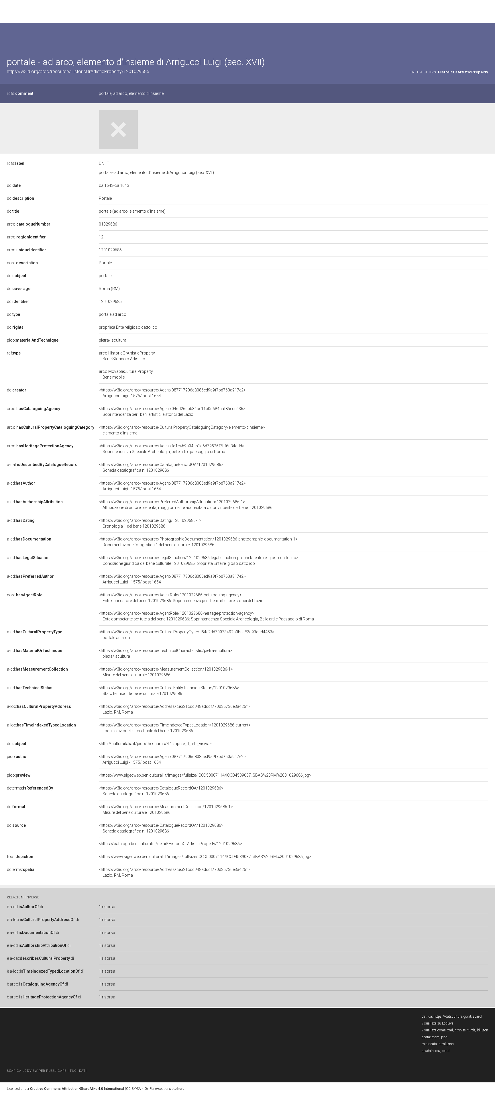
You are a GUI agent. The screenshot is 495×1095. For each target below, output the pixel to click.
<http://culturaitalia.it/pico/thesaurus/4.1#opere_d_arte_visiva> (155, 743)
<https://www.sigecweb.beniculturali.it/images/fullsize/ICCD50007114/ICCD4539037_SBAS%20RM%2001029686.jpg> (205, 775)
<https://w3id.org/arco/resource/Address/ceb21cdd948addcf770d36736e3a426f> (174, 709)
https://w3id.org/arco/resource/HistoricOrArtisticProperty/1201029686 (78, 71)
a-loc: (39, 706)
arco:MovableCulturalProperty (126, 374)
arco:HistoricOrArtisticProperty (127, 356)
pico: (32, 340)
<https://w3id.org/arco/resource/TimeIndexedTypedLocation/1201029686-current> (175, 728)
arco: (28, 224)
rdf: (14, 353)
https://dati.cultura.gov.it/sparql (458, 1016)
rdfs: (20, 93)
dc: (14, 185)
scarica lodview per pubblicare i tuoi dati (47, 1071)
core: (22, 262)
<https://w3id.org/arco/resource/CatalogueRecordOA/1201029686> (161, 467)
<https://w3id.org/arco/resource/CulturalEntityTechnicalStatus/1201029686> (169, 690)
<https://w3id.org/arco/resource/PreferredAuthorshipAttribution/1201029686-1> (185, 504)
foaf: (20, 856)
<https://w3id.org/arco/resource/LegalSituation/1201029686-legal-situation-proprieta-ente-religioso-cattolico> (198, 560)
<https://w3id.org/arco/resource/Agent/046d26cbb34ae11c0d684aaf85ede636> (172, 411)
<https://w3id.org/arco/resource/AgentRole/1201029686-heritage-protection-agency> (206, 616)
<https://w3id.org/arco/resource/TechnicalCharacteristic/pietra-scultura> (165, 653)
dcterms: (30, 788)
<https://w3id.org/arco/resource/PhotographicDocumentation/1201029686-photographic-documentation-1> (198, 542)
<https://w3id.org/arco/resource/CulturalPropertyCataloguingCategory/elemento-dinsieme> (182, 430)
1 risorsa (107, 906)
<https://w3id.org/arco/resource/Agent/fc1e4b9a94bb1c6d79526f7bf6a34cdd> (171, 449)
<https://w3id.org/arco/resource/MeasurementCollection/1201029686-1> (166, 672)
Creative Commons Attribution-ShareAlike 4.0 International (77, 1089)
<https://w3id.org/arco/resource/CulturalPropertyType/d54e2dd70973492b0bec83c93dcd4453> (186, 635)
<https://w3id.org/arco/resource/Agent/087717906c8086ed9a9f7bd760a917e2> (172, 393)
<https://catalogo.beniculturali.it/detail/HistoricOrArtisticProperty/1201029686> (170, 843)
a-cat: (42, 464)
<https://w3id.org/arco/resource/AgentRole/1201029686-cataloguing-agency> (181, 598)
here (180, 1089)
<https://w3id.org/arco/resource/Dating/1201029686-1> (150, 523)
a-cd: (21, 483)
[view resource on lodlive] (485, 37)
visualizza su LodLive (437, 1023)
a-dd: (34, 632)
